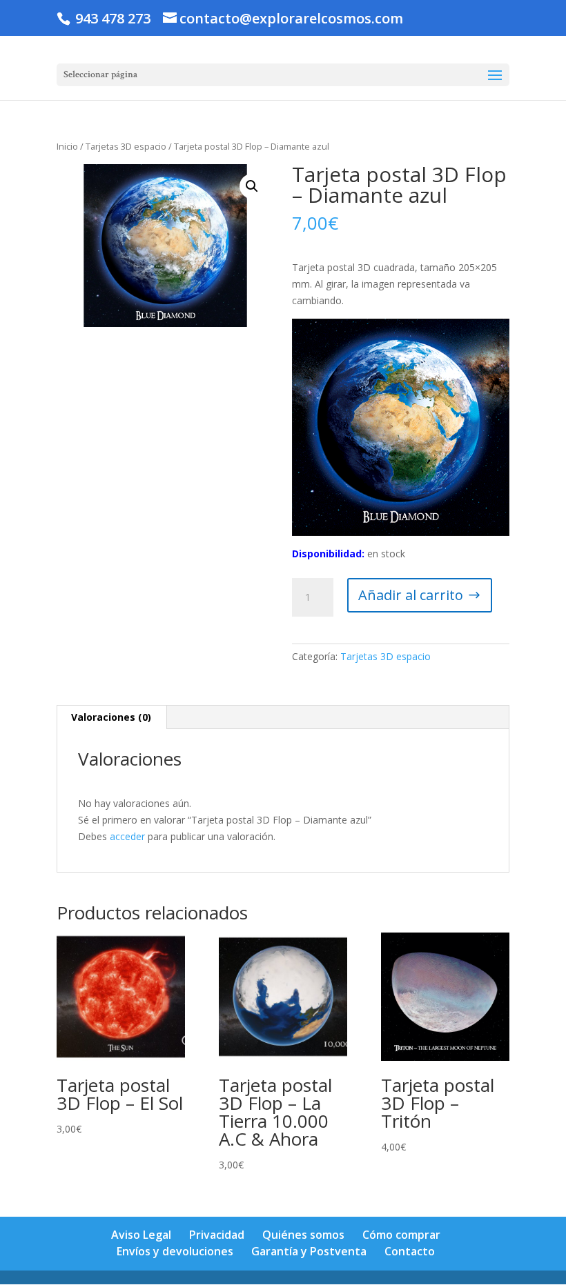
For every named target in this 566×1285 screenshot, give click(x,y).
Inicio (67, 146)
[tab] (111, 717)
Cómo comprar (401, 1234)
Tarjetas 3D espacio (126, 146)
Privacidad (216, 1234)
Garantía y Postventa (309, 1251)
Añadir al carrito (410, 595)
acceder (127, 836)
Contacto (409, 1251)
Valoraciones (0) (111, 717)
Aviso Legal (141, 1234)
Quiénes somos (303, 1234)
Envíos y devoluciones (175, 1251)
